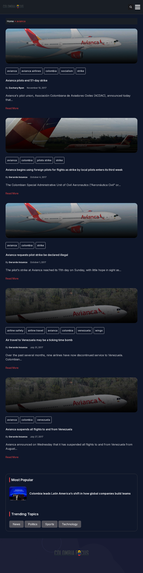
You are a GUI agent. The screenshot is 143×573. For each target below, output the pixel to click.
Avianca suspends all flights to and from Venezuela (39, 429)
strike (80, 70)
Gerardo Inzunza (18, 177)
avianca (12, 70)
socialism (67, 70)
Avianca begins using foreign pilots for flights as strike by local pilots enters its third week (64, 169)
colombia (51, 70)
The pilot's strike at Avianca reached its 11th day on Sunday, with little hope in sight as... (63, 270)
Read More (12, 108)
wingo (99, 330)
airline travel (35, 330)
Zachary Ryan (16, 88)
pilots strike (44, 160)
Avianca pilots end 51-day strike (26, 80)
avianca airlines (31, 70)
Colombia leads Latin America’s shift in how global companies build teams (80, 493)
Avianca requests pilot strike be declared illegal (37, 255)
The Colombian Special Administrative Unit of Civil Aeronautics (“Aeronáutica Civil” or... (63, 185)
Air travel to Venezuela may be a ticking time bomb (39, 340)
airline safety (15, 330)
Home (10, 21)
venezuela (84, 330)
